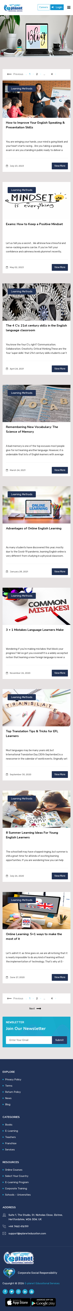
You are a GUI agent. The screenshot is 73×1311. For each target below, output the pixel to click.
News (8, 1098)
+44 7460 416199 (18, 1226)
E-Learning (11, 1130)
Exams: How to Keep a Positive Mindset (34, 224)
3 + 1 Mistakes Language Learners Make (35, 630)
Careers (43, 7)
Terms (8, 1085)
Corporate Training (16, 1188)
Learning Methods (21, 88)
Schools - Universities (18, 1194)
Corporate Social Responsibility (37, 1272)
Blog (7, 1104)
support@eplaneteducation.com (27, 1233)
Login (58, 7)
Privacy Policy (13, 1079)
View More (59, 165)
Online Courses (13, 1169)
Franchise (10, 1143)
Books (8, 1124)
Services (10, 1149)
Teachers (10, 1137)
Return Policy (13, 1091)
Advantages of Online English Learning (33, 528)
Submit (59, 1040)
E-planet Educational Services (42, 1283)
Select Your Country (16, 1176)
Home (30, 40)
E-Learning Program (17, 1182)
